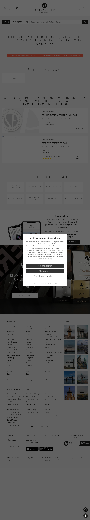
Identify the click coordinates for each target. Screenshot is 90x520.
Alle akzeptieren (45, 265)
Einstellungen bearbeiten (45, 276)
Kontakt (55, 283)
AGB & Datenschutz (46, 283)
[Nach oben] (85, 515)
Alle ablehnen (45, 271)
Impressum (36, 283)
